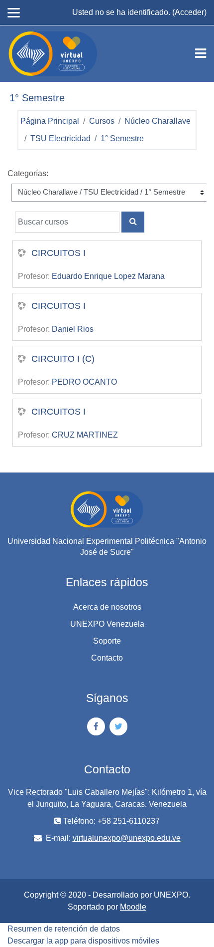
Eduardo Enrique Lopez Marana (108, 276)
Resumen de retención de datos (63, 929)
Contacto (107, 658)
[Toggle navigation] (201, 53)
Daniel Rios (73, 329)
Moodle (133, 907)
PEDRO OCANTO (84, 382)
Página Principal (49, 121)
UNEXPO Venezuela (107, 624)
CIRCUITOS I (58, 253)
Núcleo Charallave (157, 121)
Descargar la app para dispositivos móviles (83, 941)
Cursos (101, 121)
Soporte (107, 641)
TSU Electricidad (60, 138)
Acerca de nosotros (107, 607)
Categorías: (27, 173)
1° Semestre (122, 138)
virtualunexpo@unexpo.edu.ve (127, 838)
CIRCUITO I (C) (63, 359)
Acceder (189, 12)
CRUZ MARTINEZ (85, 435)
